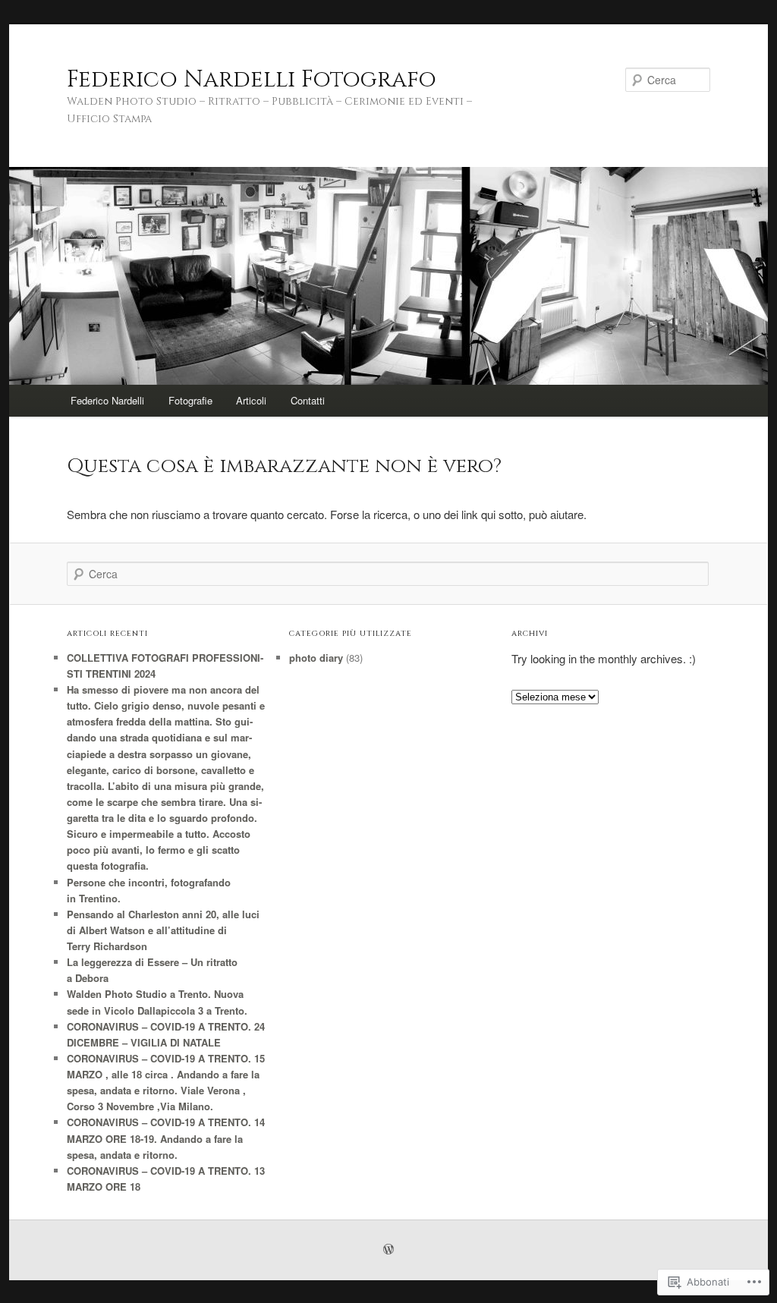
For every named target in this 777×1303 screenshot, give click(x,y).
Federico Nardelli (107, 400)
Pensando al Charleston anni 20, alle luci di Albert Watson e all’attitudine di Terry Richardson (163, 930)
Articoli (251, 400)
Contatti (308, 400)
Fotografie (190, 400)
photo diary (316, 657)
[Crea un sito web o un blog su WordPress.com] (388, 1250)
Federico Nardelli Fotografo (251, 80)
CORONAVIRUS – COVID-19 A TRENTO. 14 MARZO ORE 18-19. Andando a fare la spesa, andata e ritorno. (166, 1138)
